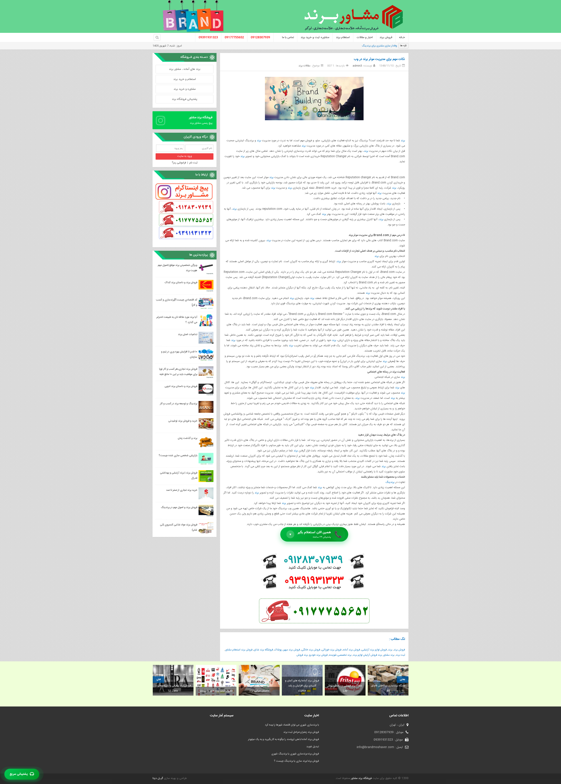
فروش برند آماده (351, 650)
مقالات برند (304, 66)
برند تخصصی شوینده (340, 655)
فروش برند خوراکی (331, 650)
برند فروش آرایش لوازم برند (367, 655)
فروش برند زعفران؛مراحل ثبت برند (301, 732)
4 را (395, 46)
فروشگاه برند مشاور (361, 778)
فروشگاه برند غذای (263, 650)
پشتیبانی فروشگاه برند (184, 99)
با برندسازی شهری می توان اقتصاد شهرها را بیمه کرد (292, 725)
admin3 (357, 66)
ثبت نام (193, 162)
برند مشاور (388, 655)
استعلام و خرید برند (184, 79)
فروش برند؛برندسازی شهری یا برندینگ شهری (295, 754)
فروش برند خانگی (310, 650)
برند (403, 140)
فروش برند (399, 650)
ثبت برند (400, 655)
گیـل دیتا (158, 778)
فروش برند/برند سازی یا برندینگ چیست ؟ (296, 761)
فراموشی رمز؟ (179, 162)
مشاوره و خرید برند (185, 89)
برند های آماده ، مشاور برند (184, 69)
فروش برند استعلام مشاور (238, 650)
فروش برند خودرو (318, 655)
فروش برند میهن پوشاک (287, 650)
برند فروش (302, 655)
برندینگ (389, 482)
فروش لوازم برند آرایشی (374, 650)
